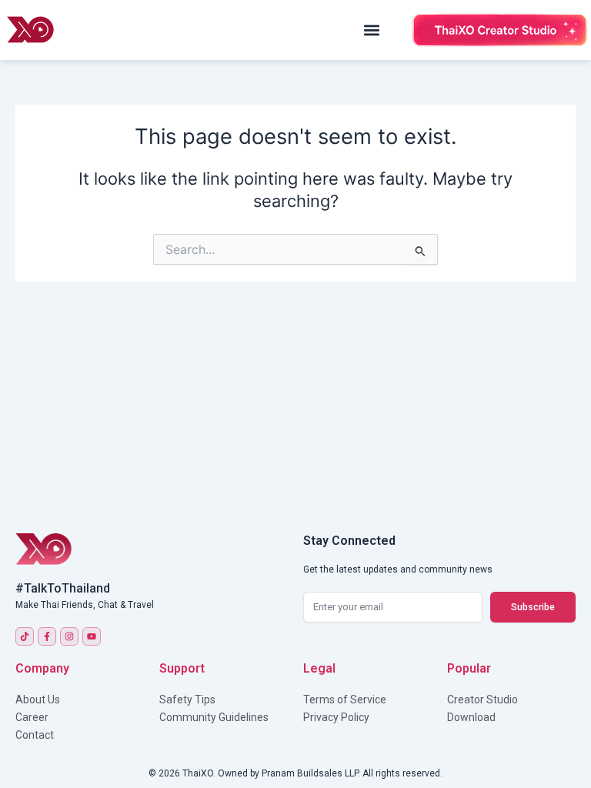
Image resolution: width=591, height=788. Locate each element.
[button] (372, 30)
